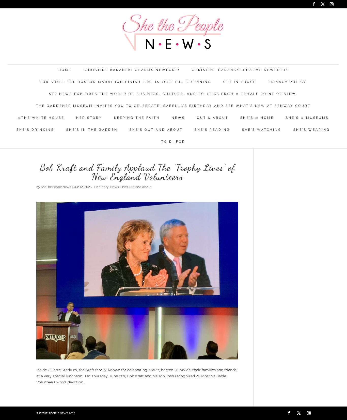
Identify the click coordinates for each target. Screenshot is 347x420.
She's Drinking (35, 130)
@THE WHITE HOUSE (41, 118)
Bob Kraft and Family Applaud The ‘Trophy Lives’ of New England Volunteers (137, 172)
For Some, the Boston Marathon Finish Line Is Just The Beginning (125, 82)
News (178, 118)
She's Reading (212, 130)
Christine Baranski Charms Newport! (132, 70)
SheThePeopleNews (56, 187)
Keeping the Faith (137, 118)
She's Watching (261, 130)
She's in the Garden (92, 130)
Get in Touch (240, 82)
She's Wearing (311, 130)
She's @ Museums (307, 118)
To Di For (173, 141)
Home (65, 70)
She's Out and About (156, 130)
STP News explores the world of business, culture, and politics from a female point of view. (173, 94)
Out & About (212, 118)
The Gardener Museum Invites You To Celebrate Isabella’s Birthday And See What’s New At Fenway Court (173, 106)
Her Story (89, 118)
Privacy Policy (288, 82)
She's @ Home (257, 118)
